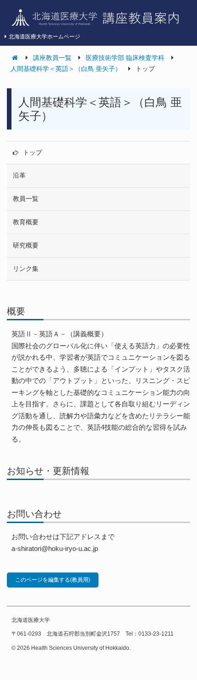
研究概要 (25, 245)
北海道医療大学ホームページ (44, 36)
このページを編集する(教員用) (52, 580)
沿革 (19, 175)
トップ (32, 152)
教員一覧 (25, 198)
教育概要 (25, 222)
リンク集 (25, 268)
